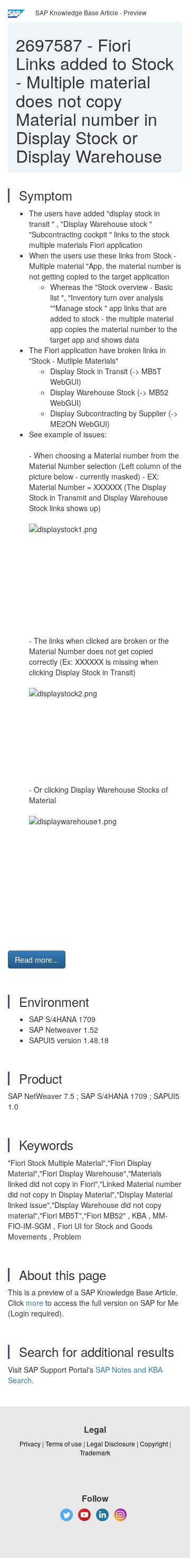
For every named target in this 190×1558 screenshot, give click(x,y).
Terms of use (63, 1443)
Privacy (30, 1443)
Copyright (154, 1443)
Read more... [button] (37, 959)
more (34, 1302)
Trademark (95, 1452)
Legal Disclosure (111, 1443)
